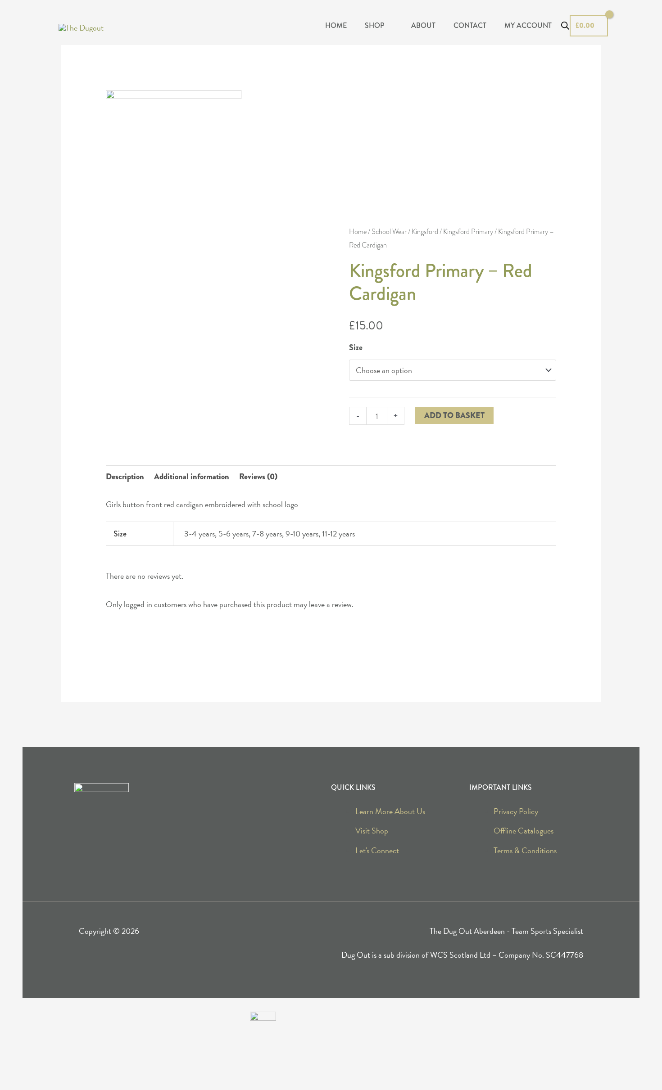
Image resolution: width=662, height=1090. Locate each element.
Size (356, 347)
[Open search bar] (565, 26)
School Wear (389, 232)
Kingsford (425, 232)
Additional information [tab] (191, 476)
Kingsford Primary (468, 232)
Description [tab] (125, 476)
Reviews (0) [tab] (258, 476)
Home (358, 232)
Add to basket (454, 415)
